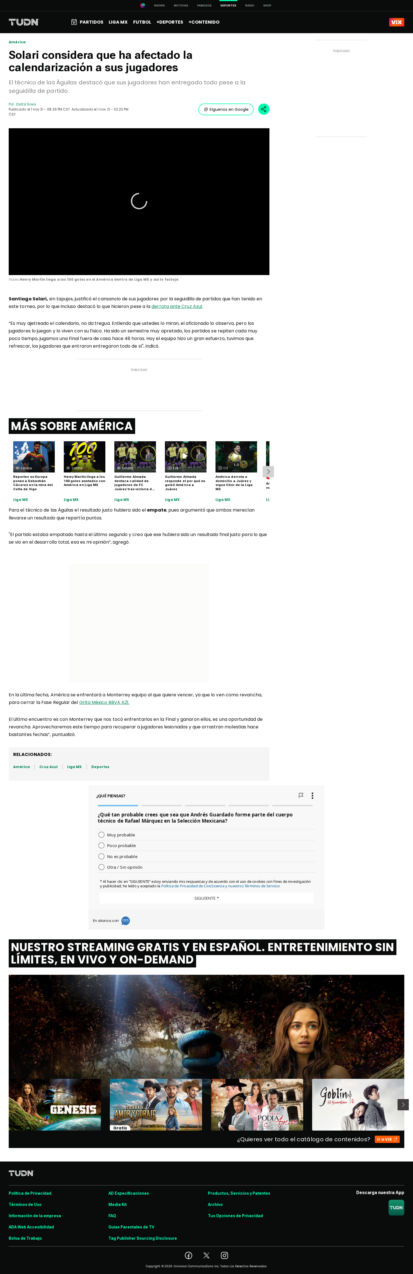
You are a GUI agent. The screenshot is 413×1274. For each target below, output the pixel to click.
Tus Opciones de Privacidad (235, 1216)
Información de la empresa (35, 1216)
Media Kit (117, 1204)
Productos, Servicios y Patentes (239, 1193)
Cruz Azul (48, 766)
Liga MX (20, 500)
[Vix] (396, 22)
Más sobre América (72, 426)
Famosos (204, 5)
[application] (139, 201)
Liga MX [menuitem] (118, 22)
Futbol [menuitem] (142, 22)
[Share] (263, 109)
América (17, 42)
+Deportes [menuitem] (169, 22)
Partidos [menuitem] (91, 22)
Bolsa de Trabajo (25, 1238)
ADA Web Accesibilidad (31, 1227)
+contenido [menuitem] (204, 22)
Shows (159, 5)
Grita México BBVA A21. (104, 702)
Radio (249, 5)
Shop (267, 5)
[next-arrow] (268, 471)
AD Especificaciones (128, 1193)
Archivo (215, 1204)
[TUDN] (24, 22)
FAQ (112, 1216)
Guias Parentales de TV (131, 1227)
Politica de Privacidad (30, 1193)
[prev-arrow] (5, 1104)
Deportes (100, 766)
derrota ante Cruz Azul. (177, 306)
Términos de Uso (25, 1204)
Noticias (181, 5)
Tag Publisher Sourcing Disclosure (142, 1238)
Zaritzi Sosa (26, 104)
